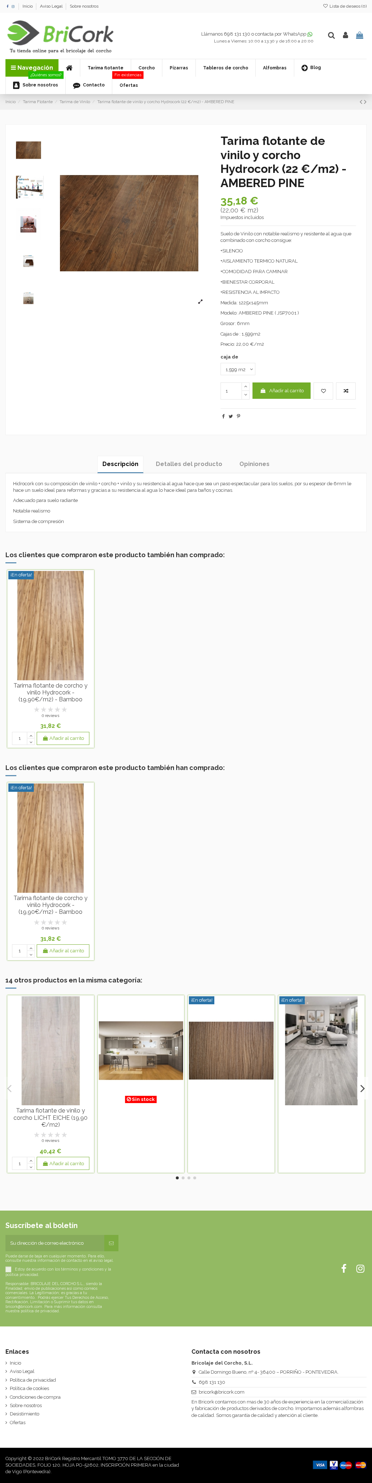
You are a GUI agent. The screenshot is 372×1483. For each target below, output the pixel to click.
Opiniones (254, 464)
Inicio (28, 6)
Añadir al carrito (286, 390)
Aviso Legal (52, 6)
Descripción (120, 464)
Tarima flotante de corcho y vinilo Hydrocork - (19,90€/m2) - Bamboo (50, 692)
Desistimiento (24, 1414)
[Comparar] (50, 677)
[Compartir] (223, 416)
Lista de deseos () (347, 6)
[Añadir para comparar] (346, 391)
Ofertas (17, 1422)
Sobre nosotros (84, 6)
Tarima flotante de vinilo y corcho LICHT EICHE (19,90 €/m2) (50, 1117)
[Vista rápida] (60, 677)
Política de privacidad (33, 1380)
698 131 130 (212, 1382)
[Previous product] (362, 102)
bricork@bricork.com (221, 1392)
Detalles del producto (189, 464)
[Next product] (365, 102)
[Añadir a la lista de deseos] (323, 391)
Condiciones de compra (35, 1397)
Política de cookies (29, 1388)
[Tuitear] (231, 416)
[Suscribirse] (111, 1243)
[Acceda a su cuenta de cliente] (345, 36)
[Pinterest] (238, 416)
